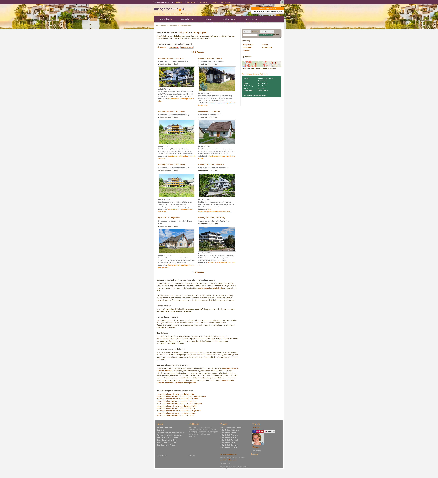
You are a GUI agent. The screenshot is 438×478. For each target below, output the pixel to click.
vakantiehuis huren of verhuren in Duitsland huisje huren (179, 403)
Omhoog (254, 454)
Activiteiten (191, 2)
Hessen (245, 83)
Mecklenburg (248, 86)
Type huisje (178, 2)
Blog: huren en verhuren (166, 442)
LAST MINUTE (251, 19)
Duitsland (173, 25)
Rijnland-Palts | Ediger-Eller (209, 111)
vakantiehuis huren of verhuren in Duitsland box (176, 394)
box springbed (200, 32)
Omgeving (203, 2)
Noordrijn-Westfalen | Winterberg (171, 111)
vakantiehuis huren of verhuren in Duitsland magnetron (179, 411)
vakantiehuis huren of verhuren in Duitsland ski (175, 415)
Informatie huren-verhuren (167, 437)
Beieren (246, 78)
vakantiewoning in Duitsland (210, 288)
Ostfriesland (262, 81)
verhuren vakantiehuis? (228, 454)
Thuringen (261, 88)
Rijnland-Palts (263, 83)
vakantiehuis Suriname (229, 445)
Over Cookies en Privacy (166, 445)
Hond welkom (248, 44)
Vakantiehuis (161, 25)
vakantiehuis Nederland (229, 430)
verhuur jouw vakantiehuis (230, 427)
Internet (265, 44)
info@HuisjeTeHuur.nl (228, 460)
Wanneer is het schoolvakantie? (169, 435)
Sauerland (262, 86)
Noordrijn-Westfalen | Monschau (171, 58)
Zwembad (246, 50)
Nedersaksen (248, 91)
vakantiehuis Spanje (228, 437)
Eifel (244, 81)
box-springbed (185, 25)
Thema (214, 2)
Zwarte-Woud (263, 91)
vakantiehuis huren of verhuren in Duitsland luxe (176, 408)
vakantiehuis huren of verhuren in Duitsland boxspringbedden (181, 396)
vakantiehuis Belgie (228, 432)
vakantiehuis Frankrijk (229, 435)
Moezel (245, 88)
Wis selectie (161, 47)
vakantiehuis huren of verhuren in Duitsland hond (176, 401)
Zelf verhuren (226, 2)
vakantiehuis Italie (227, 442)
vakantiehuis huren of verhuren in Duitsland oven (176, 413)
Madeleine (256, 447)
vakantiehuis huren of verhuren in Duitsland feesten (177, 399)
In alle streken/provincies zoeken (254, 96)
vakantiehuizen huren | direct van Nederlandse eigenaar (176, 14)
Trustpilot (256, 427)
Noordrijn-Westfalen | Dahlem (210, 58)
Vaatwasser (247, 47)
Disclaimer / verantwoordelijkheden (171, 432)
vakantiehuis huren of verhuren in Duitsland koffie (176, 406)
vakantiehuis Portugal (229, 440)
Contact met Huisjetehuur (167, 440)
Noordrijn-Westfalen (265, 78)
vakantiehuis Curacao (228, 447)
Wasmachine (267, 47)
